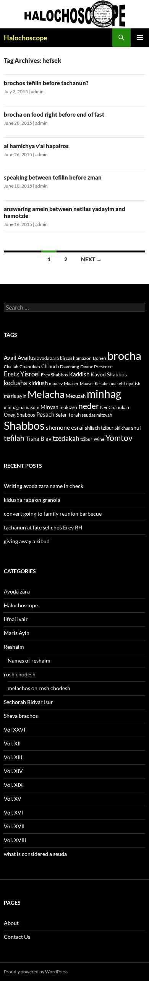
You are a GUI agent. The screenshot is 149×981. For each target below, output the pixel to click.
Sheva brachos (21, 715)
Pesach (45, 414)
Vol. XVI (13, 812)
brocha (124, 355)
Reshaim (14, 646)
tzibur (86, 439)
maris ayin (15, 396)
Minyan (49, 407)
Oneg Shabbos (19, 415)
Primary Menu (140, 37)
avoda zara (48, 358)
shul (136, 427)
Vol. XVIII (15, 840)
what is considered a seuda (35, 854)
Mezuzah (76, 396)
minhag (104, 393)
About (11, 923)
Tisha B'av (39, 438)
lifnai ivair (16, 619)
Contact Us (17, 936)
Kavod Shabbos (109, 374)
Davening (69, 366)
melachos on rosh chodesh (39, 688)
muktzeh (68, 407)
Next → (91, 259)
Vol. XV (12, 798)
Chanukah (29, 366)
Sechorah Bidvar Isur (28, 702)
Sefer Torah (68, 415)
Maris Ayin (16, 633)
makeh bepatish (125, 383)
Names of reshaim (29, 660)
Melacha (46, 394)
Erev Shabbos (54, 374)
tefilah (14, 438)
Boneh (99, 358)
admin (37, 91)
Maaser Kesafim (95, 383)
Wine (99, 439)
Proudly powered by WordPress (36, 971)
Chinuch (50, 366)
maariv (56, 383)
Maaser (71, 383)
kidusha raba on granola (32, 499)
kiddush (38, 382)
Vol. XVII (14, 826)
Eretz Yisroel (22, 374)
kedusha (15, 383)
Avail (10, 357)
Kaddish (79, 374)
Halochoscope (25, 37)
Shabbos (24, 425)
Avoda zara (17, 591)
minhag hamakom (21, 407)
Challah (11, 366)
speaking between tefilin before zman (53, 177)
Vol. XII (12, 743)
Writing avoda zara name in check (43, 486)
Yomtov (119, 437)
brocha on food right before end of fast (54, 114)
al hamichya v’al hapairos (36, 145)
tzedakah (66, 438)
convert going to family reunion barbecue (53, 513)
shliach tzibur (99, 428)
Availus (27, 357)
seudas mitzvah (97, 414)
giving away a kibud (27, 541)
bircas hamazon (76, 358)
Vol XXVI (14, 729)
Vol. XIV (13, 771)
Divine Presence (96, 366)
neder (88, 406)
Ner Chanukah (114, 407)
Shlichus (122, 427)
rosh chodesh (20, 674)
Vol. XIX (13, 785)
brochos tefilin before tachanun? (46, 82)
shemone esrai (65, 427)
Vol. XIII (13, 757)
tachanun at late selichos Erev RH (43, 527)
